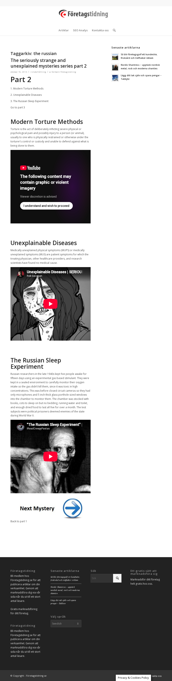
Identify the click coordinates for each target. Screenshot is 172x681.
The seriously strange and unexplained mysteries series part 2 (48, 63)
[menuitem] (63, 30)
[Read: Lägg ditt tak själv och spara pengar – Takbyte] (115, 78)
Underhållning (38, 72)
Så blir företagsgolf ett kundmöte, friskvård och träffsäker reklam (65, 578)
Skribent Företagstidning (64, 72)
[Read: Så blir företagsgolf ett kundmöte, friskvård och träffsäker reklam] (115, 57)
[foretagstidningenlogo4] (86, 15)
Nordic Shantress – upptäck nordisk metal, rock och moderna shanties (65, 590)
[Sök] (113, 30)
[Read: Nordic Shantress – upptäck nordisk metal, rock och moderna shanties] (115, 67)
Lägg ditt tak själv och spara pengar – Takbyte (63, 602)
